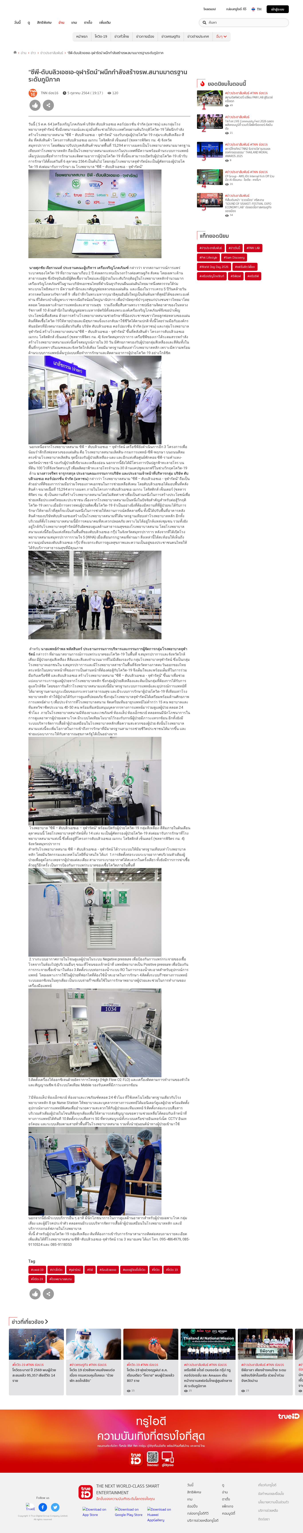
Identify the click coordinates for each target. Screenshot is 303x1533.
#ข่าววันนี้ (234, 248)
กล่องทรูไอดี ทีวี (236, 9)
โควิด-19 (101, 36)
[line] (30, 1507)
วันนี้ (17, 22)
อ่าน (61, 22)
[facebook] (42, 1507)
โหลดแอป (210, 9)
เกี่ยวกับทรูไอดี (267, 1485)
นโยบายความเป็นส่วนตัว (273, 1502)
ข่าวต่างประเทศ (198, 36)
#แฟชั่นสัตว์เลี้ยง (245, 267)
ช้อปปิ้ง (192, 1506)
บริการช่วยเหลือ (268, 1510)
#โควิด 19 (172, 1270)
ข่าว (33, 53)
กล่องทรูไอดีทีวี (198, 1513)
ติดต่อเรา (264, 1519)
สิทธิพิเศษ (44, 22)
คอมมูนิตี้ (228, 1513)
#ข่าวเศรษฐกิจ (79, 1365)
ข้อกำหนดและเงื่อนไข (271, 1494)
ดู (29, 22)
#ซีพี (90, 1270)
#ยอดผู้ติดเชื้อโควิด (134, 1270)
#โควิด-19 (37, 1279)
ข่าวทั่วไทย (121, 36)
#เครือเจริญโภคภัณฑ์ (212, 276)
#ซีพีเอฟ (236, 276)
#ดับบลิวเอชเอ (108, 1270)
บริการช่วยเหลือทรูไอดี (202, 1520)
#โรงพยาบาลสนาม (60, 1279)
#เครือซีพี (253, 276)
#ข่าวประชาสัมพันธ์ (237, 93)
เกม (74, 22)
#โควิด (155, 1270)
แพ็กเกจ (227, 1506)
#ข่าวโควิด (56, 1270)
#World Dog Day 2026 (214, 267)
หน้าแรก (82, 36)
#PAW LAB (253, 248)
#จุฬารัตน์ (75, 1270)
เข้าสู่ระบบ (277, 9)
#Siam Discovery (234, 257)
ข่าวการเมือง (145, 36)
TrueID (27, 9)
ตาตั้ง (88, 22)
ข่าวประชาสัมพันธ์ (51, 53)
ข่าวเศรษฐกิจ (170, 36)
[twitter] (55, 1507)
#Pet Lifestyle (208, 257)
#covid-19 (37, 1270)
